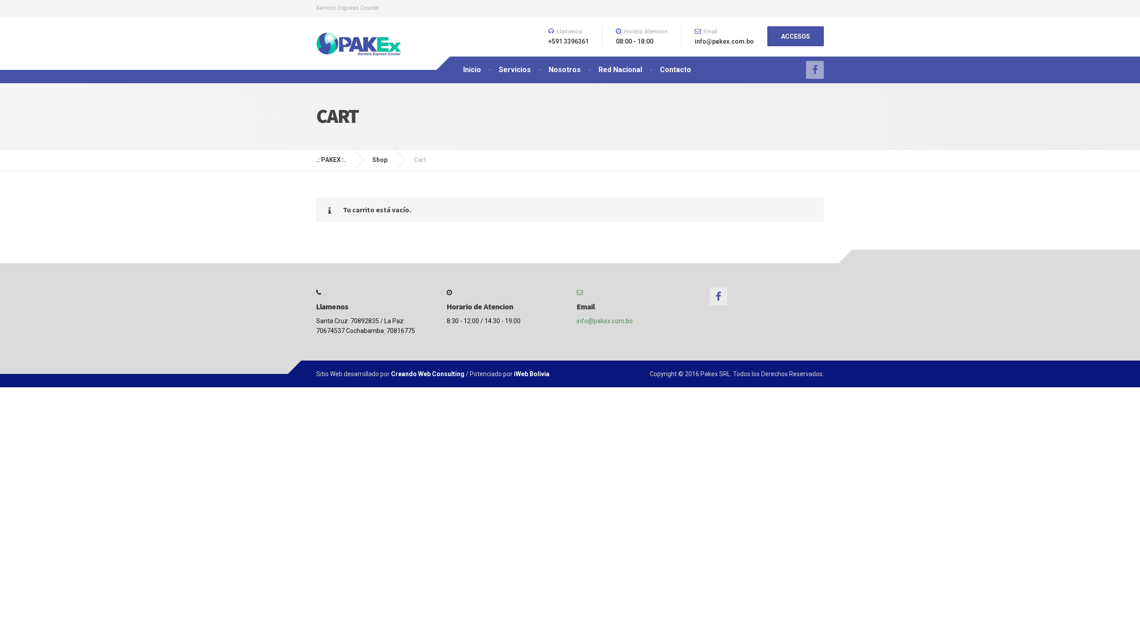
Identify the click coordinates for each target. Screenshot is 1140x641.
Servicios (515, 69)
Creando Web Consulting (427, 373)
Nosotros (565, 69)
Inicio (472, 69)
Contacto (675, 69)
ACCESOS (795, 36)
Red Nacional (620, 69)
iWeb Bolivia (532, 373)
